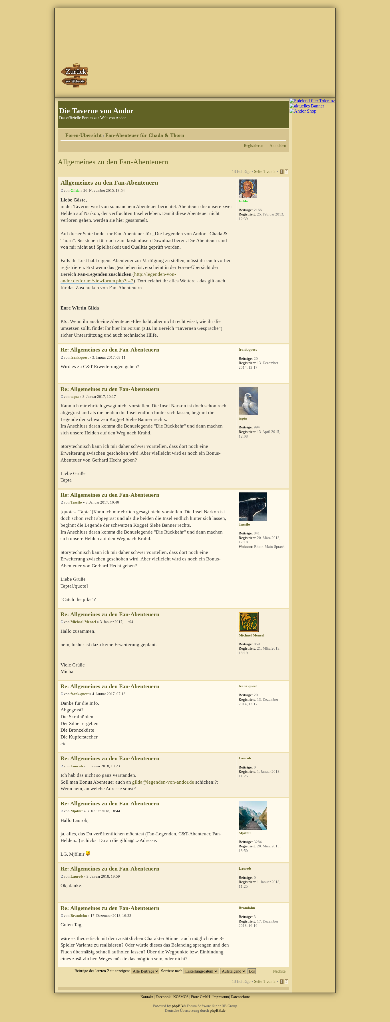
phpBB (177, 1006)
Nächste (279, 971)
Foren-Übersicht (83, 135)
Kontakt (146, 997)
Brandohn (79, 915)
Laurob (77, 766)
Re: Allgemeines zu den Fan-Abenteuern (110, 350)
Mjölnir (77, 811)
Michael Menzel (83, 622)
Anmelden (278, 145)
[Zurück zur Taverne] (75, 75)
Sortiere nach (172, 971)
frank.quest (80, 357)
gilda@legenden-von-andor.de (163, 782)
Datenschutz (240, 997)
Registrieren (253, 145)
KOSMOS (180, 997)
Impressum (220, 997)
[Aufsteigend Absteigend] (238, 971)
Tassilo (76, 502)
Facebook (163, 997)
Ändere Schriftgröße (282, 133)
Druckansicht (273, 133)
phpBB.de (218, 1010)
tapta (75, 396)
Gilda (75, 190)
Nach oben (284, 340)
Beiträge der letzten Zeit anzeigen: (103, 971)
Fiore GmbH (200, 997)
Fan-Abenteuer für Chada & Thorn (144, 135)
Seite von (265, 171)
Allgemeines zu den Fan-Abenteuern (113, 162)
